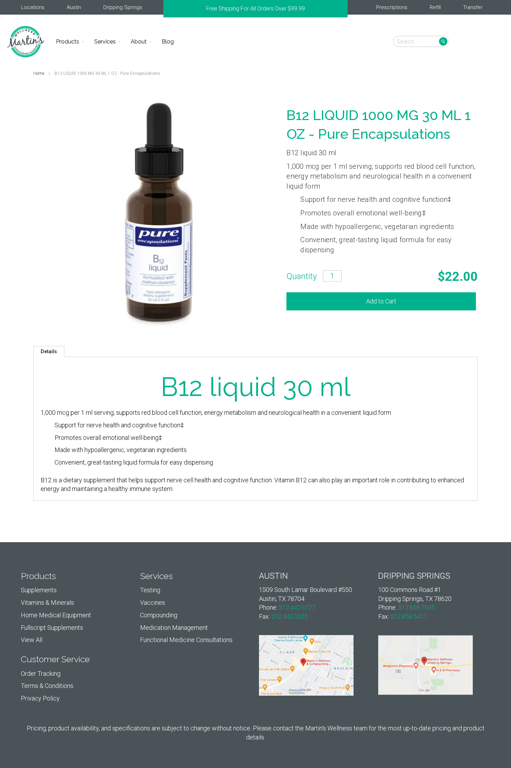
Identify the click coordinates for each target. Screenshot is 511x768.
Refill (435, 7)
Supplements (39, 590)
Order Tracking (40, 673)
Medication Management (174, 627)
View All (31, 639)
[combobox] (421, 41)
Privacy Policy (40, 698)
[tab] (48, 351)
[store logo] (25, 41)
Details (49, 351)
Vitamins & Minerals (47, 602)
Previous (166, 8)
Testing (150, 590)
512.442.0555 (289, 616)
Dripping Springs (122, 7)
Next (344, 8)
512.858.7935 (416, 607)
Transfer (472, 7)
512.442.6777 (297, 607)
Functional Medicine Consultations (186, 639)
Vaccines (152, 602)
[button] (494, 41)
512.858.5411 (408, 616)
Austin (74, 7)
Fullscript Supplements (52, 627)
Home (39, 73)
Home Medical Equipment (56, 615)
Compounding (158, 615)
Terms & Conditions (47, 685)
